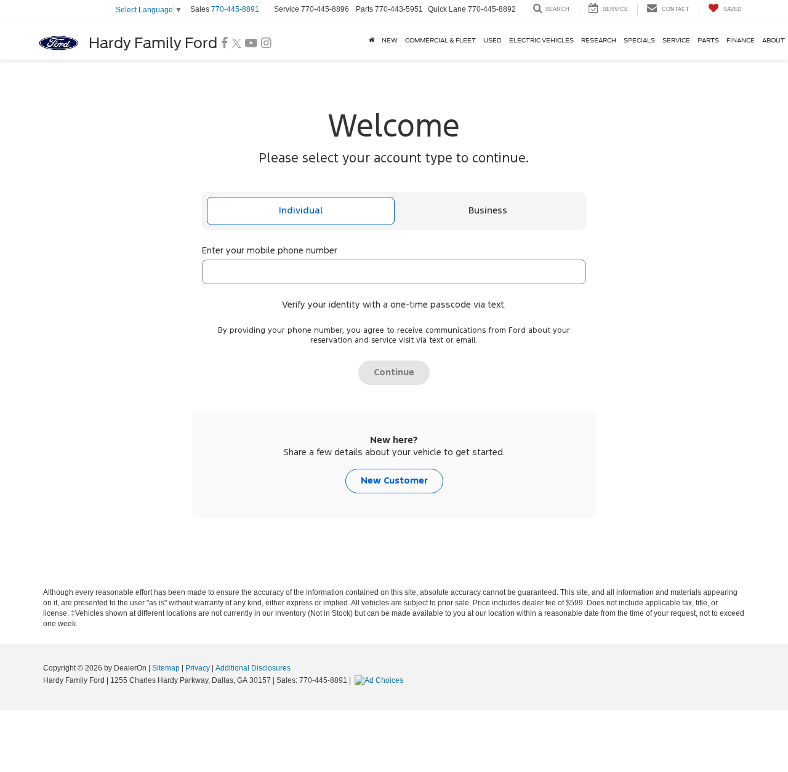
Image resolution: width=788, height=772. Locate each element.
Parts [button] (708, 40)
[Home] (371, 40)
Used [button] (492, 40)
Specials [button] (639, 40)
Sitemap (166, 668)
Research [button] (598, 40)
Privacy (197, 668)
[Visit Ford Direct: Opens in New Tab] (380, 680)
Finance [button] (740, 40)
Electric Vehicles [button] (541, 40)
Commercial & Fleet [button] (440, 40)
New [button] (390, 40)
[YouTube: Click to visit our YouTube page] (251, 44)
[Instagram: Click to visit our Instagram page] (266, 44)
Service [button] (676, 40)
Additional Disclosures (253, 668)
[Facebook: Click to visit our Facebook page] (224, 44)
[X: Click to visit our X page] (236, 44)
